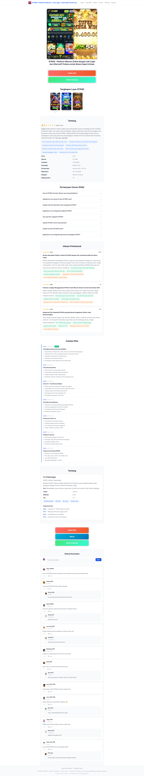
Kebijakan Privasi (78, 768)
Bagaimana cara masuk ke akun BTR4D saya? (57, 199)
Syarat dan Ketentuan (67, 768)
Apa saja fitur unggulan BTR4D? (53, 217)
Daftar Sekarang (72, 80)
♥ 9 (44, 669)
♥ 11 (44, 749)
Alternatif (89, 2)
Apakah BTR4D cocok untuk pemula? (55, 223)
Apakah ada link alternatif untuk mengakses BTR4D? (59, 205)
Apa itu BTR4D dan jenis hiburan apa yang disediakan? (60, 193)
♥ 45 (44, 611)
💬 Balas (50, 576)
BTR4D (43, 129)
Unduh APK (72, 73)
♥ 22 (44, 576)
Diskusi (113, 2)
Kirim (98, 559)
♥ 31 (44, 633)
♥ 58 (44, 656)
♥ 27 (44, 727)
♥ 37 (44, 704)
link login (58, 138)
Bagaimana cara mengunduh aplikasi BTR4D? (57, 211)
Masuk (72, 536)
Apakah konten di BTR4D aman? (53, 228)
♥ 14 (44, 691)
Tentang (107, 2)
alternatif (64, 138)
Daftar (95, 2)
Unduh (101, 2)
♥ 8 (44, 589)
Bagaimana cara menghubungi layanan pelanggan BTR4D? (61, 234)
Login (82, 2)
